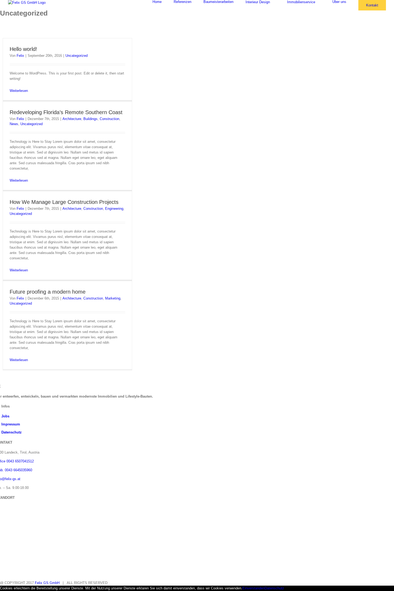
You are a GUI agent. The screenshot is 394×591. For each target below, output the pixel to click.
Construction (109, 119)
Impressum (10, 424)
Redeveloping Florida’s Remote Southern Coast (66, 112)
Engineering (114, 209)
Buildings (90, 119)
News (14, 124)
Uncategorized (76, 56)
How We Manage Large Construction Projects (64, 202)
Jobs (5, 416)
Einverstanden (253, 588)
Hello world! (23, 49)
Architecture (71, 119)
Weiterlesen (19, 91)
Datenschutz (11, 432)
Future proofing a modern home (48, 292)
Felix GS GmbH (47, 583)
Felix (20, 56)
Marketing (112, 298)
